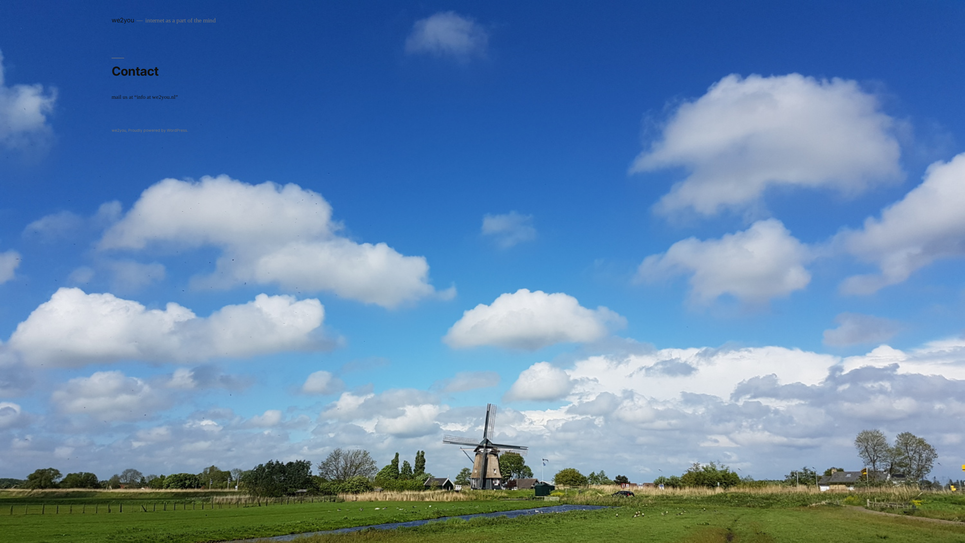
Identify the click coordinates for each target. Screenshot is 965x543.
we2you (123, 20)
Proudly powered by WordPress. (158, 130)
